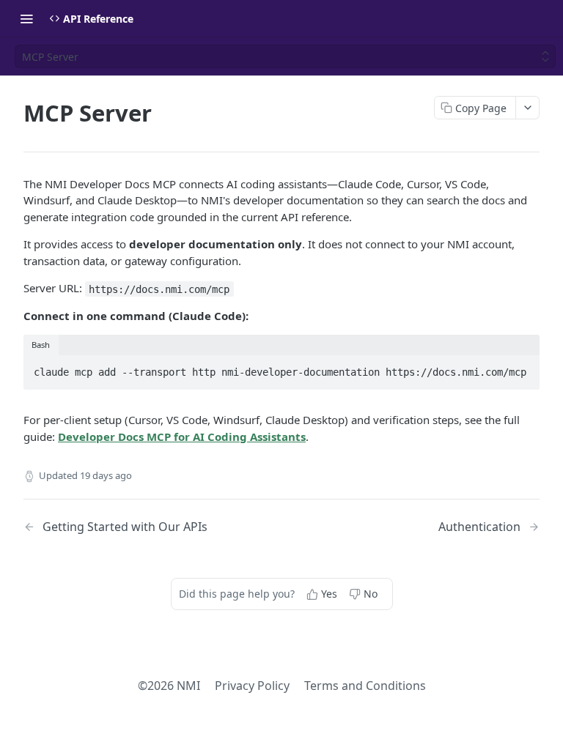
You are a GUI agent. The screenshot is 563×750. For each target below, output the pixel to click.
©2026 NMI (169, 685)
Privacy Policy (252, 685)
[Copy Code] (522, 367)
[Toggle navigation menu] (26, 18)
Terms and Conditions (365, 685)
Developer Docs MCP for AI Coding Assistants (182, 436)
